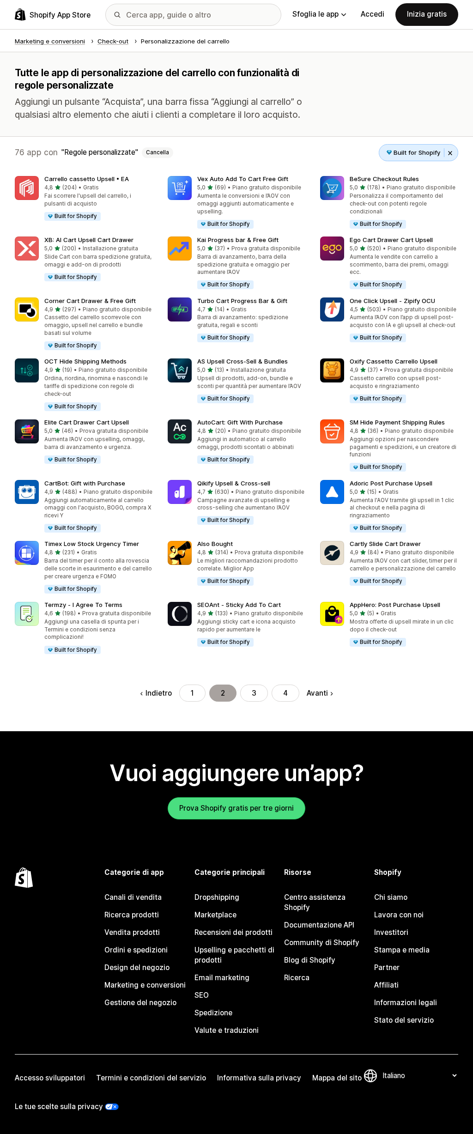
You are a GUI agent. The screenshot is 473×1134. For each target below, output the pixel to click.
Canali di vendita (133, 897)
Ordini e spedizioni (136, 950)
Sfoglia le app (315, 14)
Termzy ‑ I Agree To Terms (83, 604)
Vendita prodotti (132, 932)
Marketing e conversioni (145, 985)
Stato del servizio (404, 1020)
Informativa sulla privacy (259, 1077)
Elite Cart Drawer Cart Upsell (86, 422)
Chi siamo (390, 897)
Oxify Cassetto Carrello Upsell (393, 361)
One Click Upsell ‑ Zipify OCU (392, 300)
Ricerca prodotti (131, 914)
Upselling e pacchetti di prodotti (234, 955)
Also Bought (215, 543)
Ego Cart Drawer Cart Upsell (391, 239)
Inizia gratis (427, 14)
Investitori (391, 932)
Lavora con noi (399, 914)
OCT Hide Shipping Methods (85, 361)
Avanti (317, 693)
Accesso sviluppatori (50, 1077)
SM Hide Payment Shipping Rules (397, 422)
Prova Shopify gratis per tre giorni (236, 808)
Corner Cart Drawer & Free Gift (90, 300)
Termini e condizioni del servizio (151, 1077)
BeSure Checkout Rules (384, 178)
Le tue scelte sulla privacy (59, 1106)
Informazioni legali (405, 1002)
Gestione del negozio (140, 1002)
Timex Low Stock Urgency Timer (91, 543)
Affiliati (386, 985)
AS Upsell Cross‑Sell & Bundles (242, 361)
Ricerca (296, 977)
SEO (201, 995)
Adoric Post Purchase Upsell (391, 483)
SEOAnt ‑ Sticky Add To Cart (239, 604)
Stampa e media (402, 950)
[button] (84, 199)
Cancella (157, 152)
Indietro (158, 693)
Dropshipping (216, 897)
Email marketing (221, 977)
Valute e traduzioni (226, 1030)
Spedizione (213, 1012)
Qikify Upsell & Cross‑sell (233, 483)
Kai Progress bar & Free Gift (238, 239)
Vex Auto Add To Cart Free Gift (242, 178)
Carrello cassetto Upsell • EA (86, 178)
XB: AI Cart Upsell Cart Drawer (88, 239)
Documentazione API (319, 925)
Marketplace (215, 914)
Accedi (372, 14)
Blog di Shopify (309, 960)
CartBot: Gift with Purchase (84, 483)
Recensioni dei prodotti (233, 932)
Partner (387, 967)
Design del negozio (137, 967)
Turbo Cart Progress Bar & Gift (242, 300)
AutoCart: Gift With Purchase (240, 422)
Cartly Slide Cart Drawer (385, 543)
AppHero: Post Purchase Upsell (395, 604)
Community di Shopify (321, 942)
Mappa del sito (337, 1077)
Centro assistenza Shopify (315, 902)
